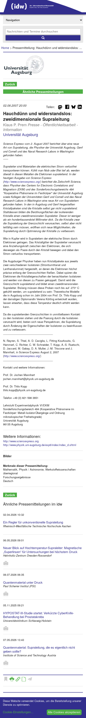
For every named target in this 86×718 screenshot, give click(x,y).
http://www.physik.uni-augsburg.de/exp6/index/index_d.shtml (39, 445)
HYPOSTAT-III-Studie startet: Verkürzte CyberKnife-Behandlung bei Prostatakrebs (38, 615)
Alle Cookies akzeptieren (64, 712)
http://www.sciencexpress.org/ (22, 182)
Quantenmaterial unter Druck (23, 582)
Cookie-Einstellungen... (18, 712)
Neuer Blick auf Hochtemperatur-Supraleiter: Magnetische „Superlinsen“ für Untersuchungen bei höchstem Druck (42, 550)
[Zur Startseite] (43, 11)
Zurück (10, 84)
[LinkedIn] (80, 108)
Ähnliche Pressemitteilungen (43, 92)
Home (5, 48)
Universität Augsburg (20, 134)
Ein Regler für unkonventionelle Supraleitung (33, 522)
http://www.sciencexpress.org (21, 441)
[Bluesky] (73, 108)
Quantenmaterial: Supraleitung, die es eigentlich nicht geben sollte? (39, 649)
